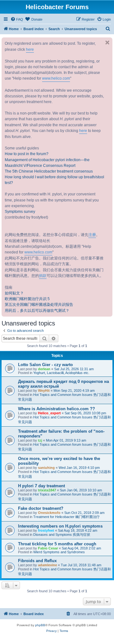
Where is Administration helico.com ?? (56, 408)
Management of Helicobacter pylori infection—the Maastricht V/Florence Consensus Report (47, 163)
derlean (44, 369)
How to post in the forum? (26, 154)
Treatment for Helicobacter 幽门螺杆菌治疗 (66, 517)
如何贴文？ (14, 293)
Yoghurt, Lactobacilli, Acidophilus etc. (61, 373)
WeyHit (44, 390)
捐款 (43, 275)
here (30, 49)
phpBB (40, 625)
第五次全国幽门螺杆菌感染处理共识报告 (39, 304)
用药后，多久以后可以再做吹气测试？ (37, 310)
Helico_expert (49, 413)
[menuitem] (16, 19)
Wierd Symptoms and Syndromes (59, 552)
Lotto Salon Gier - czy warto (45, 364)
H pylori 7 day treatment (41, 485)
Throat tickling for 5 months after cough (57, 544)
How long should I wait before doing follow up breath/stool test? (54, 180)
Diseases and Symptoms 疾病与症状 (61, 534)
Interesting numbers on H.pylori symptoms (60, 526)
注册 (92, 235)
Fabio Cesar (48, 548)
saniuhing (46, 468)
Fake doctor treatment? (40, 508)
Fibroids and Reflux (37, 560)
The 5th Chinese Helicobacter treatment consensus (49, 171)
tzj (40, 440)
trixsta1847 (47, 490)
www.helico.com (56, 78)
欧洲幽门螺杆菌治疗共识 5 (27, 299)
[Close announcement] (107, 42)
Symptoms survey (20, 211)
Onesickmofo (49, 513)
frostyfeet (46, 530)
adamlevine (47, 565)
